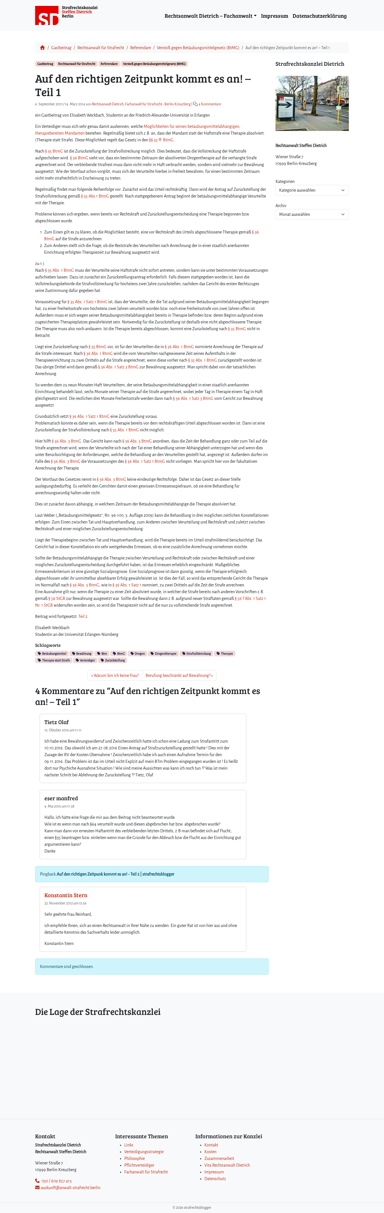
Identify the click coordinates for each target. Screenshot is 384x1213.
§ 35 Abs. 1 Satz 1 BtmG (87, 302)
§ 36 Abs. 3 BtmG (66, 441)
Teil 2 (82, 616)
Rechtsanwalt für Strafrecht (100, 48)
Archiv (280, 205)
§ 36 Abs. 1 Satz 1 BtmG (89, 416)
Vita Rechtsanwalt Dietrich (227, 1165)
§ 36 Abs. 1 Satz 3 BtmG (118, 367)
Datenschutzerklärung (320, 15)
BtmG (121, 653)
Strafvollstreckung (198, 653)
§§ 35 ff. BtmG (160, 140)
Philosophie (134, 1158)
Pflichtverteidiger (139, 1165)
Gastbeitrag (61, 48)
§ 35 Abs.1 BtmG (95, 196)
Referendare (140, 48)
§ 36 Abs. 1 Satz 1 (126, 585)
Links (128, 1145)
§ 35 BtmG (54, 151)
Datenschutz (215, 1178)
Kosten (210, 1151)
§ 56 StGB (56, 598)
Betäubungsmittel (54, 653)
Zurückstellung (115, 660)
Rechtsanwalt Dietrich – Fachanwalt (208, 15)
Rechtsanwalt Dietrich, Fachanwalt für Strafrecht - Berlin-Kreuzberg (141, 104)
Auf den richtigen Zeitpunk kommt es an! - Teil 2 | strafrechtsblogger (115, 874)
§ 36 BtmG (79, 158)
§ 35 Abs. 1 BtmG (59, 270)
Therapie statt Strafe (56, 660)
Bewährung (83, 653)
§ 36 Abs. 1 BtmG (179, 346)
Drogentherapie (165, 653)
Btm (104, 653)
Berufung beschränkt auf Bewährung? (178, 675)
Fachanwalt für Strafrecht (146, 1172)
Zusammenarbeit (219, 1158)
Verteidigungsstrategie (144, 1151)
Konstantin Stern (65, 895)
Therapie (226, 653)
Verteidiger (87, 660)
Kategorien (285, 181)
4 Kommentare (209, 104)
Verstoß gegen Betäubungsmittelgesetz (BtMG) (198, 48)
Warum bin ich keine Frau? (116, 675)
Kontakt (211, 1145)
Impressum (274, 15)
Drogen (139, 653)
